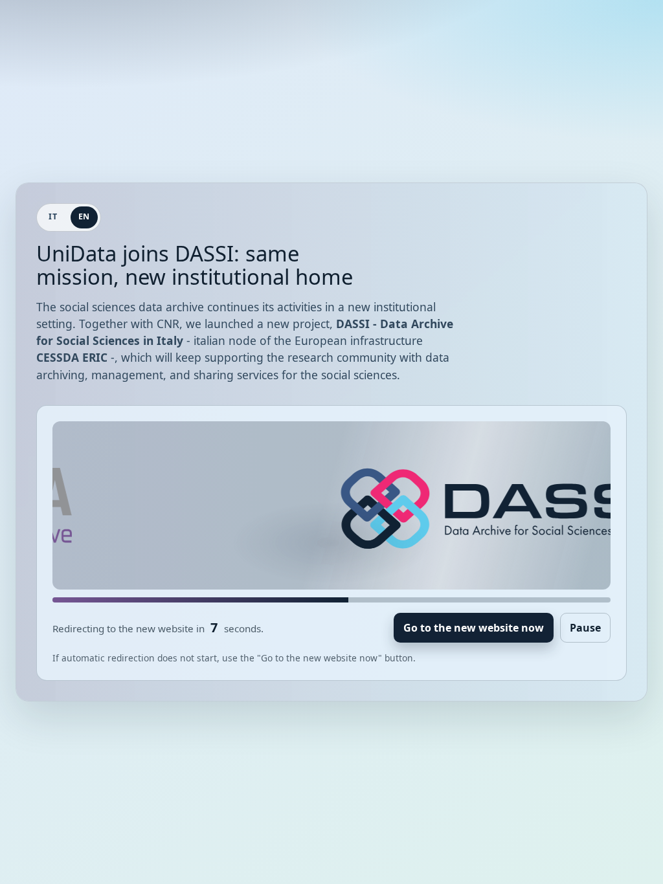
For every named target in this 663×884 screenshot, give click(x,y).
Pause (585, 628)
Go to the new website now (473, 628)
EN (84, 216)
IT (53, 216)
